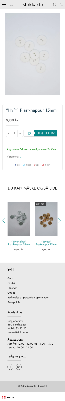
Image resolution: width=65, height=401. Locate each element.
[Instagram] (19, 367)
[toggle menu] (4, 4)
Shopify (42, 386)
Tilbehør (12, 288)
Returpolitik (14, 302)
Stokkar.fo (31, 386)
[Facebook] (10, 367)
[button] (4, 220)
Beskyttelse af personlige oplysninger (28, 297)
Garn (10, 278)
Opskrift (12, 283)
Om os (11, 293)
